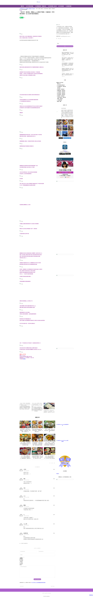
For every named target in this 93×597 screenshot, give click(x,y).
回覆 (53, 469)
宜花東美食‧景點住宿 (61, 94)
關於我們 (44, 596)
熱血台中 (57, 473)
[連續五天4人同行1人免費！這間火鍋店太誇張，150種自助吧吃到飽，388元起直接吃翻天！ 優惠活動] (59, 128)
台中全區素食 (61, 6)
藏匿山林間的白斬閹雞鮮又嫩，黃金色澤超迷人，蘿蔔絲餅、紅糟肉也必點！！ (37, 430)
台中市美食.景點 (29, 6)
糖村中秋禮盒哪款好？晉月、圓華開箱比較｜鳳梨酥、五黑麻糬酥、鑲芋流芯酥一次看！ (37, 457)
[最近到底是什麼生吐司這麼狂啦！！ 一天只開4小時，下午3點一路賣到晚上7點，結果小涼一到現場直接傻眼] (70, 128)
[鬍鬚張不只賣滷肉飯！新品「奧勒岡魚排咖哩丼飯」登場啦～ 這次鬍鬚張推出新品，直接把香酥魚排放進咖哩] (70, 122)
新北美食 (21, 10)
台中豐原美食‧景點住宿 (40, 6)
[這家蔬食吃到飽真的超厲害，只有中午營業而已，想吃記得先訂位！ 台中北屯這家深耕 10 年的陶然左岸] (59, 122)
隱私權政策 (48, 596)
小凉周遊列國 (68, 6)
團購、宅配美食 (60, 98)
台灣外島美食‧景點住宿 (61, 97)
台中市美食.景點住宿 (60, 85)
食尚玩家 (58, 87)
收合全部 (61, 82)
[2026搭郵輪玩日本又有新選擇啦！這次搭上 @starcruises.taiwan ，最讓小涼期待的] (65, 133)
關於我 (22, 6)
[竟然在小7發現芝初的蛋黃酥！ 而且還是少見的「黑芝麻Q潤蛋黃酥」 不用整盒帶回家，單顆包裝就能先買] (65, 122)
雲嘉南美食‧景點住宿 (61, 90)
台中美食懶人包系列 (52, 6)
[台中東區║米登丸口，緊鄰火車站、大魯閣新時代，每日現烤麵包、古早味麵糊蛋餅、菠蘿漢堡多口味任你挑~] (49, 406)
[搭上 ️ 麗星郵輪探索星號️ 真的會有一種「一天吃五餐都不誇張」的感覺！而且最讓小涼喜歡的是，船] (59, 133)
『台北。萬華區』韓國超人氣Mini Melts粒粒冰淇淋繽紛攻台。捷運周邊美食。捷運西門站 (25, 457)
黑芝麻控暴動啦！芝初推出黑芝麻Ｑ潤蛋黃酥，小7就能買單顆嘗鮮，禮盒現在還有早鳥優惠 (37, 443)
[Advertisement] (37, 26)
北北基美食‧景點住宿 (61, 91)
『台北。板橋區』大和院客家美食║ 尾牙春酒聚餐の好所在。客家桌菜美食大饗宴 (25, 443)
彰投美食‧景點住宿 (60, 89)
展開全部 (58, 82)
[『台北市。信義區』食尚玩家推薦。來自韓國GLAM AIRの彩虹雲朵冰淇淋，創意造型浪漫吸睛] (26, 406)
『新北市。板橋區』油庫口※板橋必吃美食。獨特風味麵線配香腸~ (49, 430)
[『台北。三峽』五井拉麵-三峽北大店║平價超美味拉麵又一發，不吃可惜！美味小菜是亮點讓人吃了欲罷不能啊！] (38, 407)
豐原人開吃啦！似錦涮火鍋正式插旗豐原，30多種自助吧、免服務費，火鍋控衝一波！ (25, 430)
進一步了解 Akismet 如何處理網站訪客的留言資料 (38, 582)
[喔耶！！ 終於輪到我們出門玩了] (65, 128)
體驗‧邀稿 (59, 101)
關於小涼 (58, 83)
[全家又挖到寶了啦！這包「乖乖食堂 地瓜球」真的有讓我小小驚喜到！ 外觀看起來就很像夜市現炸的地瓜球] (70, 133)
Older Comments (24, 543)
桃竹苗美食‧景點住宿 (61, 93)
